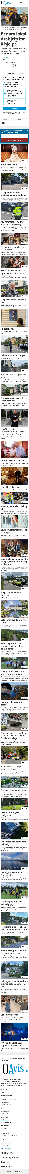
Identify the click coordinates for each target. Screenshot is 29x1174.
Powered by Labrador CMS (14, 1171)
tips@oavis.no (5, 1120)
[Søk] (21, 2)
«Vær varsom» (17, 1085)
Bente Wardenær (6, 1143)
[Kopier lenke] (16, 65)
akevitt (11, 119)
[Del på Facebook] (13, 65)
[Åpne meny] (26, 2)
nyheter (5, 119)
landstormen (19, 119)
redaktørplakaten (21, 1083)
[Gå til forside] (8, 3)
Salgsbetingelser (6, 1148)
